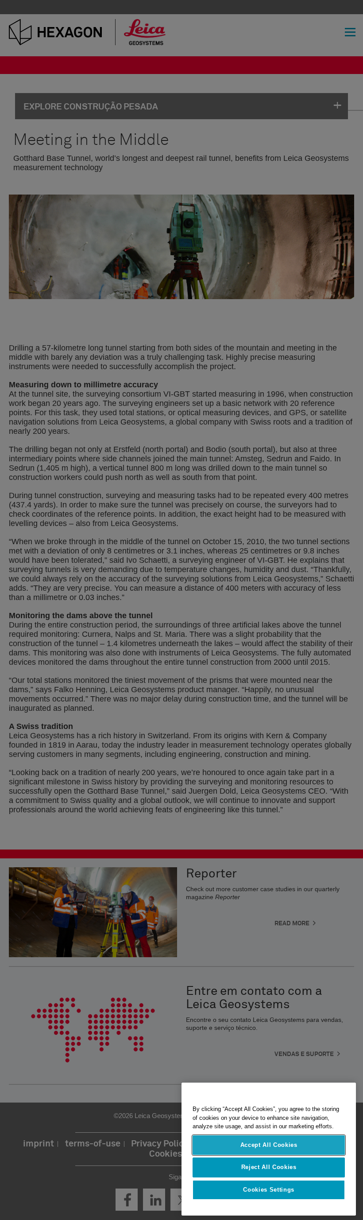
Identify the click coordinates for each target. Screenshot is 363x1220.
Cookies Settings (268, 1189)
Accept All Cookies (268, 1145)
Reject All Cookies (269, 1167)
